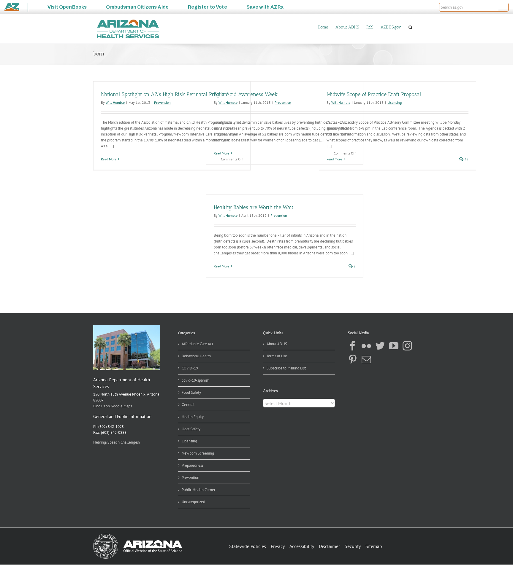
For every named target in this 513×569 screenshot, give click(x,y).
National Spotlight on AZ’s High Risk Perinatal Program (165, 94)
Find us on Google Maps (112, 406)
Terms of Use (277, 355)
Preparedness (192, 465)
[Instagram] (407, 345)
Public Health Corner (198, 489)
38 (465, 159)
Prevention (162, 102)
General (188, 404)
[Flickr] (366, 345)
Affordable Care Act (197, 343)
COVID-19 (190, 368)
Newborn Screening (198, 453)
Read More (108, 159)
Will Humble (115, 102)
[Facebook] (352, 345)
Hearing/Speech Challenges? (116, 442)
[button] (503, 7)
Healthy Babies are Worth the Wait (253, 207)
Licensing (394, 102)
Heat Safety (191, 428)
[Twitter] (380, 345)
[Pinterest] (352, 359)
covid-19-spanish (195, 380)
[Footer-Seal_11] (137, 535)
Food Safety (191, 392)
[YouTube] (393, 345)
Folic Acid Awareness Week (246, 94)
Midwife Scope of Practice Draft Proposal (374, 94)
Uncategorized (193, 501)
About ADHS (277, 343)
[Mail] (366, 359)
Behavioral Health (196, 355)
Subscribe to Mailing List (286, 368)
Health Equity (193, 416)
